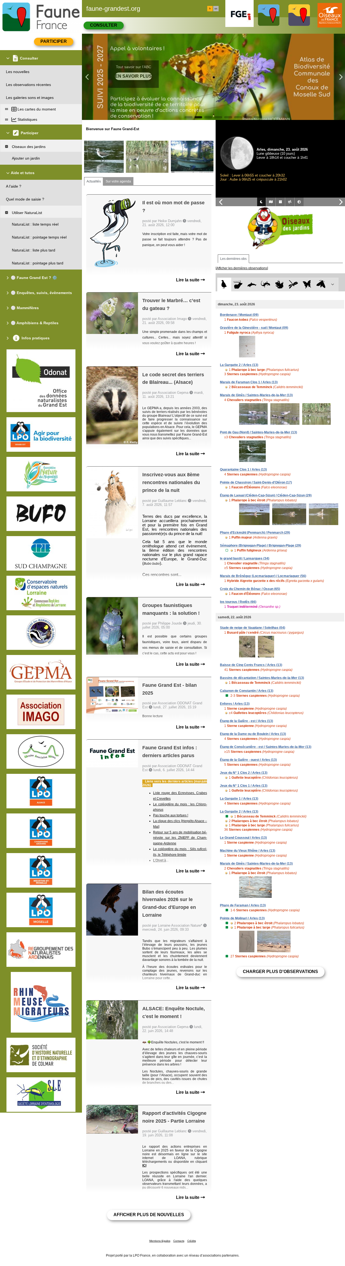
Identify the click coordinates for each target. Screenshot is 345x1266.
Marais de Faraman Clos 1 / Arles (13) (249, 382)
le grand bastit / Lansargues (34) (244, 558)
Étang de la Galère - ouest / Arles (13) (248, 760)
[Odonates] (293, 284)
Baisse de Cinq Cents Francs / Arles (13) (251, 665)
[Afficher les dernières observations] (242, 268)
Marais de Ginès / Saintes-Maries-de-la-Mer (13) (256, 395)
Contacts (178, 1240)
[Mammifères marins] (252, 284)
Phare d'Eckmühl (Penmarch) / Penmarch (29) (255, 532)
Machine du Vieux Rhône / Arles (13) (247, 851)
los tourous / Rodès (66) (238, 602)
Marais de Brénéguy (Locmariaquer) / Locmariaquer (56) (263, 576)
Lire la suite (188, 280)
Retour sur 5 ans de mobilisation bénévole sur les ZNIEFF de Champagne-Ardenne (180, 838)
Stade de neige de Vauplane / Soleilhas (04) (252, 628)
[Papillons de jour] (307, 284)
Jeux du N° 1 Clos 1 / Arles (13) (243, 786)
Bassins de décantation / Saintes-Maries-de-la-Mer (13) (262, 678)
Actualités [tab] (94, 181)
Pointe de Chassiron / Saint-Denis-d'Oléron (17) (256, 482)
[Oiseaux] (224, 284)
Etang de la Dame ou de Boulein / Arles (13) (253, 734)
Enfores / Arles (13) (235, 704)
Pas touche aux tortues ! (170, 815)
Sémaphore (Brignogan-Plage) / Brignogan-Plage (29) (260, 545)
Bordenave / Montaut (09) (239, 315)
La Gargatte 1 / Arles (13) (239, 799)
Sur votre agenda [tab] (118, 181)
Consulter (103, 25)
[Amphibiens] (279, 284)
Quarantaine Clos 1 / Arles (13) (243, 469)
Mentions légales (159, 1240)
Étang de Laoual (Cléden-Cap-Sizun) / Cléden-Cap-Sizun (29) (266, 495)
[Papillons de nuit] (321, 284)
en (216, 8)
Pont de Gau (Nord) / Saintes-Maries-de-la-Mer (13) (258, 432)
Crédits (191, 1240)
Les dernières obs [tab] (233, 259)
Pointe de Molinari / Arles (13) (242, 918)
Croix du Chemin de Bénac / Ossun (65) (250, 589)
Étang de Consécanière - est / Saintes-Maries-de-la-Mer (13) (265, 747)
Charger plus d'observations (280, 971)
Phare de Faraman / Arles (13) (243, 905)
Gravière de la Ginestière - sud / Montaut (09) (254, 328)
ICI (144, 1165)
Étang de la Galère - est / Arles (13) (246, 721)
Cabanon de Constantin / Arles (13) (246, 691)
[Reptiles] (265, 284)
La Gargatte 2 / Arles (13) (239, 365)
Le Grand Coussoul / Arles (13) (243, 838)
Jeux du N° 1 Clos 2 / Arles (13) (243, 773)
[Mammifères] (238, 284)
